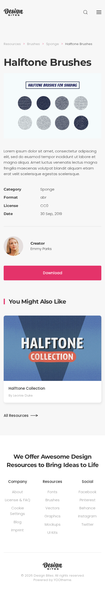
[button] (85, 12)
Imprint (17, 530)
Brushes (52, 499)
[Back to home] (13, 12)
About (17, 491)
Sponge (47, 189)
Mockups (53, 524)
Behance (87, 508)
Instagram (87, 516)
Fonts (52, 491)
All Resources (16, 415)
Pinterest (87, 499)
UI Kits (52, 532)
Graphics (52, 516)
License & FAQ (17, 499)
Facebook (87, 491)
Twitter (88, 524)
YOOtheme (62, 580)
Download (52, 272)
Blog (17, 521)
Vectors (52, 508)
